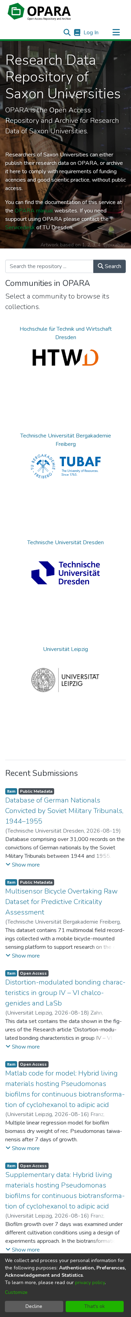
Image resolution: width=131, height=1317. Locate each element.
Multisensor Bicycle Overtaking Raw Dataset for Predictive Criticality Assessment (61, 902)
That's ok (94, 1306)
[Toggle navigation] (116, 32)
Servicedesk (20, 227)
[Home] (39, 11)
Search (112, 266)
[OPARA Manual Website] (77, 32)
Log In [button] (91, 32)
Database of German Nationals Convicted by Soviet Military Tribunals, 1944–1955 (64, 811)
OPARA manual (34, 211)
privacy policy (90, 1282)
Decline (34, 1306)
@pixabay (114, 244)
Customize (16, 1292)
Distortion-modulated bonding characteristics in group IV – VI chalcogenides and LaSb (65, 993)
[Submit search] (67, 32)
